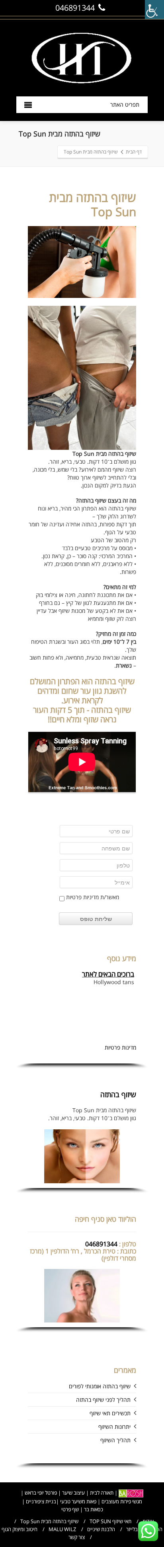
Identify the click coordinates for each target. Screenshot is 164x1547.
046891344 (75, 7)
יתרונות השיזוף (114, 1426)
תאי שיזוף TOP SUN (110, 1521)
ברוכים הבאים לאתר (108, 971)
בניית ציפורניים (40, 1501)
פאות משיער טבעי (78, 1501)
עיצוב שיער (73, 1492)
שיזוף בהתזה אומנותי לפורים (100, 1386)
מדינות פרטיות (120, 1047)
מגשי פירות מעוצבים (122, 1501)
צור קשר (76, 1537)
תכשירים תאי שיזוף (110, 1413)
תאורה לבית (101, 1492)
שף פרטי (70, 1509)
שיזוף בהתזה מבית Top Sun (49, 1521)
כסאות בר (93, 1509)
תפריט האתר (124, 104)
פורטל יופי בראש (41, 1492)
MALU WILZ (62, 1529)
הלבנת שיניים (101, 1529)
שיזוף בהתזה (118, 1094)
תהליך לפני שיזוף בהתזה (103, 1399)
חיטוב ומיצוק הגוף (19, 1529)
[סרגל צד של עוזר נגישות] (154, 9)
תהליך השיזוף (115, 1440)
